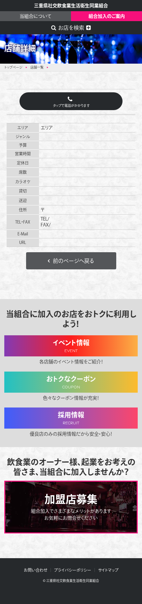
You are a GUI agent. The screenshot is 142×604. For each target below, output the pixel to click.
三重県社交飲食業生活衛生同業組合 (71, 5)
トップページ (13, 67)
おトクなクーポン (71, 383)
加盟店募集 (71, 507)
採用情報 (71, 418)
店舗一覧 (37, 67)
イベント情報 (71, 346)
